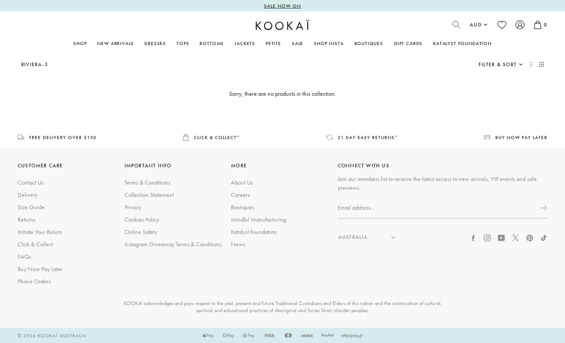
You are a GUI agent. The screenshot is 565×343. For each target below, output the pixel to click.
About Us (242, 182)
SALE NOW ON (282, 6)
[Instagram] (487, 237)
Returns (26, 219)
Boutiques (368, 43)
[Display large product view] (532, 64)
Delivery (28, 195)
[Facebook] (473, 237)
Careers (240, 195)
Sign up (543, 208)
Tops (183, 43)
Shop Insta (328, 43)
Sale (297, 43)
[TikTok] (543, 237)
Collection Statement (149, 195)
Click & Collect (35, 244)
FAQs (24, 256)
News (238, 244)
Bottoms (212, 43)
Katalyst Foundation (462, 43)
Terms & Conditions (147, 182)
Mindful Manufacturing (258, 219)
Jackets (244, 43)
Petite (273, 43)
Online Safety (140, 232)
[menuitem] (115, 43)
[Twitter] (515, 237)
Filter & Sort (497, 64)
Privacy (132, 207)
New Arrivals (115, 43)
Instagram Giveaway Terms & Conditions (173, 244)
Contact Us (31, 182)
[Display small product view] (541, 64)
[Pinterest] (529, 237)
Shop (80, 43)
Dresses (155, 43)
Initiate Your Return (40, 232)
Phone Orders (34, 281)
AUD (476, 24)
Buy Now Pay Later (40, 269)
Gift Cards (408, 43)
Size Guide (31, 207)
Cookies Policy (141, 219)
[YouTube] (501, 237)
